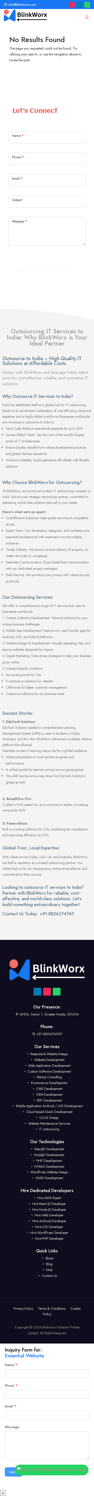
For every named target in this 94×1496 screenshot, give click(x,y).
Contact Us (49, 1275)
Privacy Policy (23, 1308)
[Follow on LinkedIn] (79, 5)
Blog (49, 1264)
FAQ (49, 1269)
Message (12, 1427)
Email (10, 1406)
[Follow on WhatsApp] (87, 5)
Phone (11, 1385)
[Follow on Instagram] (72, 5)
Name (11, 1365)
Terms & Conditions (52, 1308)
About (48, 1258)
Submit (47, 263)
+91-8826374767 (57, 914)
